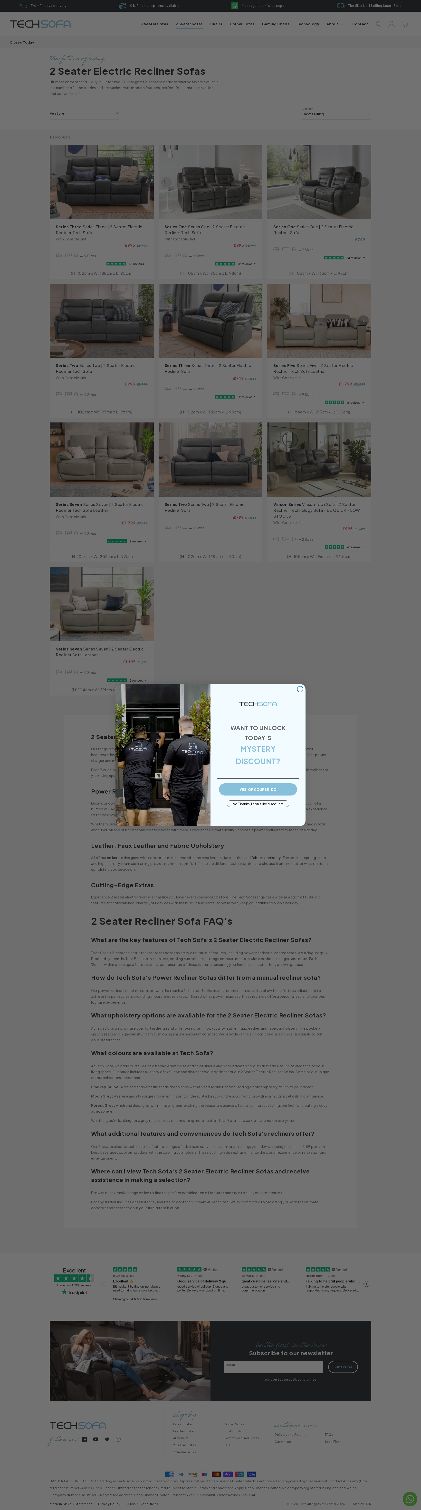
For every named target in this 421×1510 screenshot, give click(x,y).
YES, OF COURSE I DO (258, 789)
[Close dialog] (300, 689)
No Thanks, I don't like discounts (258, 804)
